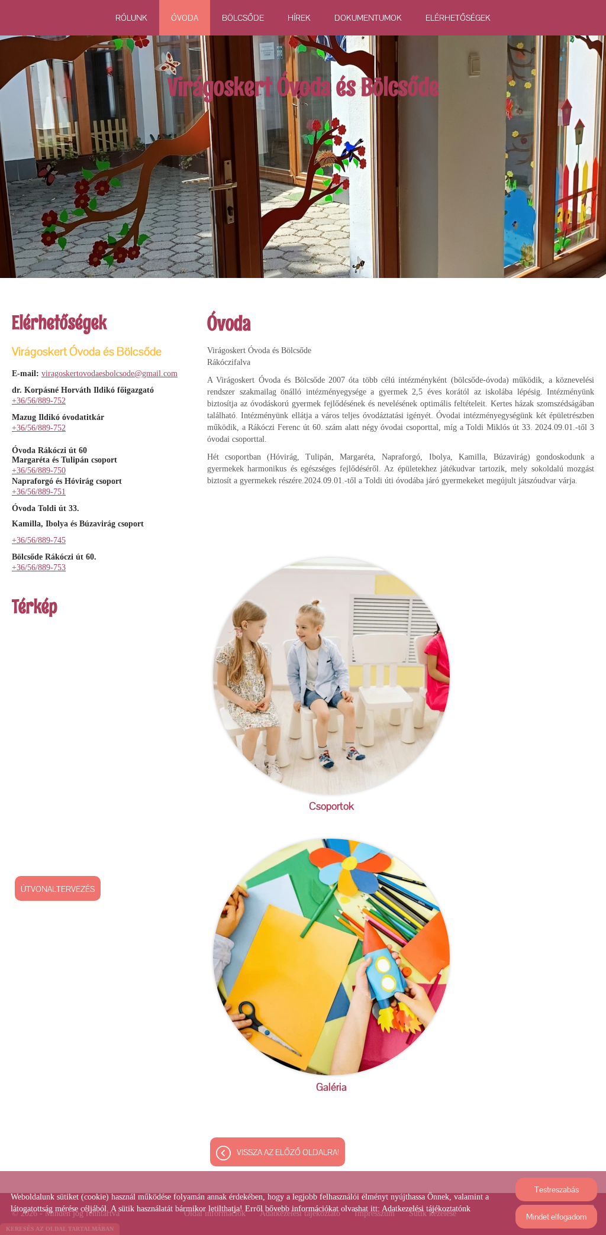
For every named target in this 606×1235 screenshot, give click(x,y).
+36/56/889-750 (39, 470)
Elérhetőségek (458, 17)
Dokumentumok (368, 17)
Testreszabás (556, 1189)
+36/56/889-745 (39, 540)
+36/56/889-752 (39, 400)
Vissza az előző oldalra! (288, 1152)
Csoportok (331, 806)
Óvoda (184, 17)
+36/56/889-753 (39, 567)
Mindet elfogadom (556, 1216)
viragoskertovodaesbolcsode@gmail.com (109, 373)
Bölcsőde (243, 17)
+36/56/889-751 (39, 491)
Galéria (331, 1087)
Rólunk (131, 17)
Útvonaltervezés (58, 889)
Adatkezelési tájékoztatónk (426, 1208)
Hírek (299, 17)
